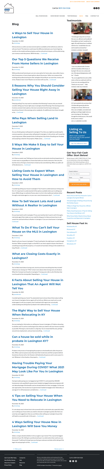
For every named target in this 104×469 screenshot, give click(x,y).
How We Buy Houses (58, 16)
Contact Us (95, 16)
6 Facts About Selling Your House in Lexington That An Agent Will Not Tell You (37, 284)
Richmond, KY (71, 229)
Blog (81, 16)
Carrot (60, 465)
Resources (22, 462)
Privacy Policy (8, 465)
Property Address (73, 171)
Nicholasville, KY (72, 226)
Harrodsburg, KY (72, 232)
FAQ (86, 16)
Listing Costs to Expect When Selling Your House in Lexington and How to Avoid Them (38, 175)
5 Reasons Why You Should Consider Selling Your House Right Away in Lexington (38, 90)
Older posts (18, 449)
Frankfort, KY (71, 238)
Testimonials (72, 16)
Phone (70, 177)
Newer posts (58, 449)
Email (81, 177)
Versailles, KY (71, 235)
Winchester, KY (71, 244)
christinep (17, 43)
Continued (44, 53)
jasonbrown (17, 100)
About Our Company (93, 1)
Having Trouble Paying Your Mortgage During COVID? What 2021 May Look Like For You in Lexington (38, 367)
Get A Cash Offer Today (77, 1)
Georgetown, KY (72, 241)
